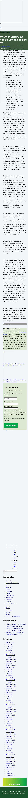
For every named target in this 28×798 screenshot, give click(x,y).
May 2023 (9, 723)
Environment (10, 595)
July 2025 (9, 669)
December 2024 (11, 684)
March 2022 (9, 753)
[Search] (4, 573)
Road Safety (9, 610)
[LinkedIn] (14, 562)
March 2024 (9, 703)
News (7, 606)
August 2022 (10, 742)
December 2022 (11, 734)
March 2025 (9, 678)
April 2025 (9, 676)
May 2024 (9, 698)
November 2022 (11, 736)
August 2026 (10, 642)
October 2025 (10, 663)
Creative (8, 587)
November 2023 (11, 711)
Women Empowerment (13, 616)
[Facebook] (14, 554)
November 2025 (11, 661)
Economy (9, 589)
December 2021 (10, 759)
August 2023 (10, 717)
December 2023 (11, 709)
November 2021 (10, 761)
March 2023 (9, 728)
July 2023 (9, 719)
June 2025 (9, 671)
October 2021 (10, 763)
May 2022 (9, 748)
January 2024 (10, 707)
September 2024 (11, 690)
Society (8, 612)
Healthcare (9, 597)
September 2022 (11, 740)
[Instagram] (14, 558)
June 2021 (9, 771)
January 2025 (10, 682)
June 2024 (9, 696)
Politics (8, 608)
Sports (8, 614)
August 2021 (10, 767)
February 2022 (10, 755)
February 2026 (10, 655)
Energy (8, 593)
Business (8, 585)
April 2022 (9, 750)
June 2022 (9, 746)
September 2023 (11, 715)
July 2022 (9, 744)
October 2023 (10, 713)
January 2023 (10, 732)
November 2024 (11, 686)
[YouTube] (14, 566)
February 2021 (10, 775)
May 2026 (9, 648)
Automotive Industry (12, 583)
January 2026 (10, 657)
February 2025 (10, 680)
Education (9, 591)
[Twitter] (14, 550)
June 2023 (9, 721)
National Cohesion (11, 604)
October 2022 (10, 738)
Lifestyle (8, 601)
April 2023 (9, 725)
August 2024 (10, 692)
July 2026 (9, 644)
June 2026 (9, 646)
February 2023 (10, 730)
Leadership (9, 599)
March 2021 (9, 773)
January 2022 (10, 757)
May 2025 (9, 673)
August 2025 (10, 667)
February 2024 (10, 705)
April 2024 (9, 700)
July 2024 (9, 694)
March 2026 (9, 653)
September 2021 (11, 765)
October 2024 (10, 688)
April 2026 (9, 651)
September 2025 (11, 665)
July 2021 (9, 769)
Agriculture (9, 581)
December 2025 (11, 659)
